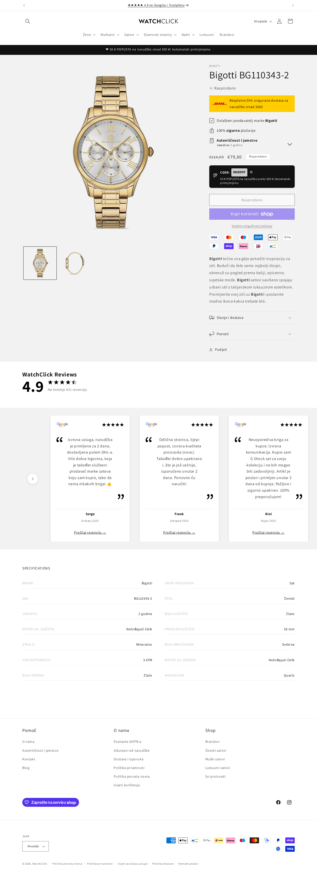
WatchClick (39, 863)
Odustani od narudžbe (132, 750)
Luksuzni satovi (217, 768)
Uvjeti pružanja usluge (132, 863)
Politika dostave (163, 863)
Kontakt (28, 759)
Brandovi (212, 741)
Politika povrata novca (132, 776)
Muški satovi (215, 759)
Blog (25, 768)
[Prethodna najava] (24, 5)
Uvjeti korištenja (127, 785)
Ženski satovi (215, 750)
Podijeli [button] (221, 349)
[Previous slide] (32, 478)
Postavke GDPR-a (127, 741)
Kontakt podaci (189, 863)
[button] (27, 21)
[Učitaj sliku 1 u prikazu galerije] (40, 263)
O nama (28, 741)
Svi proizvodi (215, 776)
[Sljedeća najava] (293, 5)
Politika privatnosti (129, 768)
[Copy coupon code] (251, 172)
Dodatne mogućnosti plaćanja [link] (252, 226)
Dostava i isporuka (128, 759)
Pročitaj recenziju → (90, 532)
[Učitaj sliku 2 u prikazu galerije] (75, 263)
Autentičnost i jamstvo (40, 750)
